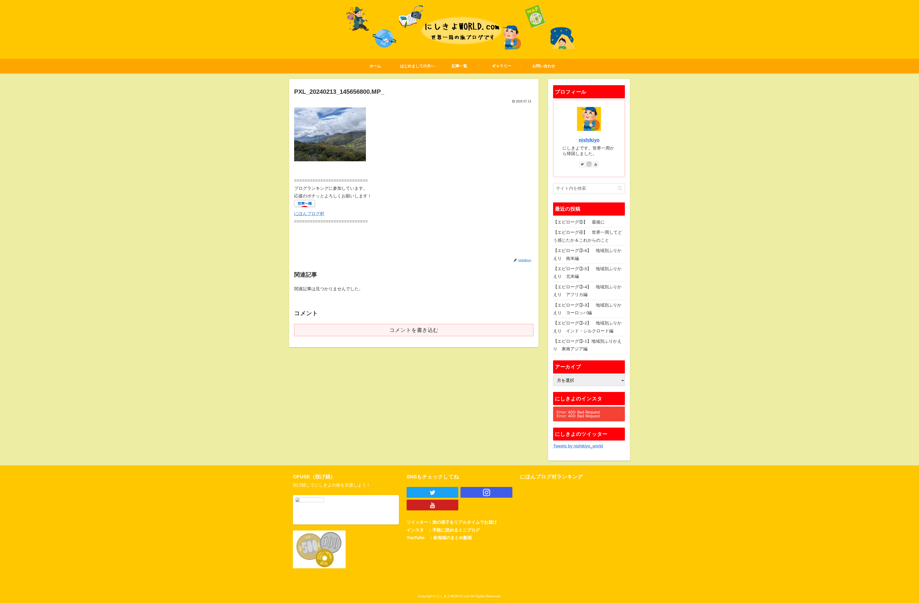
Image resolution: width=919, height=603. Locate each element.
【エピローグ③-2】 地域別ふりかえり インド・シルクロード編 (587, 327)
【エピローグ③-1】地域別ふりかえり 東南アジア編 (587, 345)
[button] (620, 188)
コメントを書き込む (413, 330)
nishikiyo (589, 140)
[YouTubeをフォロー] (596, 164)
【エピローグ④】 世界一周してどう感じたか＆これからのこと (587, 236)
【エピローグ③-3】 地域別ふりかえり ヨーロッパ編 (587, 309)
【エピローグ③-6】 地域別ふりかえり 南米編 (587, 254)
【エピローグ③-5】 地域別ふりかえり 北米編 (587, 272)
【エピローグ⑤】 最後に (579, 222)
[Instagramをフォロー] (589, 164)
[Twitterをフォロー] (582, 164)
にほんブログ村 (309, 213)
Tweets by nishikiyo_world (578, 446)
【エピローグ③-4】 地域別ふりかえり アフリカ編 (587, 291)
